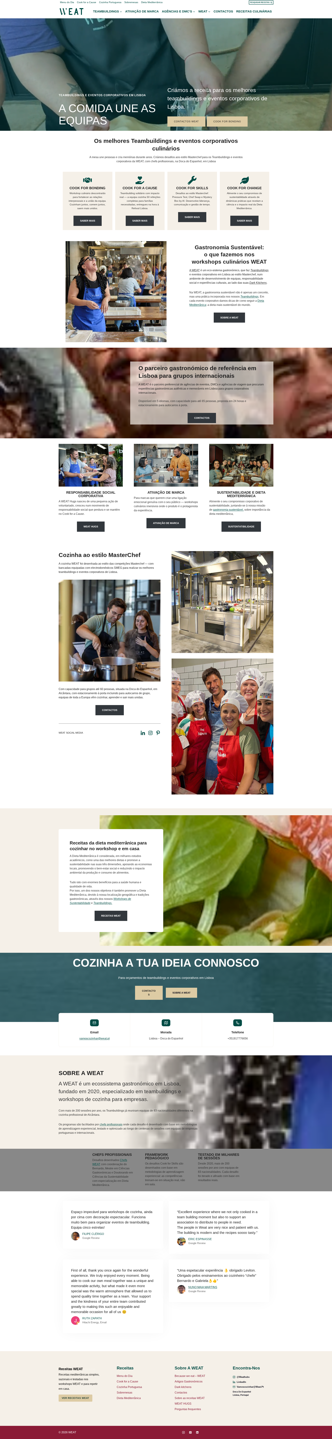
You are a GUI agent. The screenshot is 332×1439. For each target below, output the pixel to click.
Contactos (223, 11)
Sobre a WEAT (229, 317)
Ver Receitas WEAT (75, 1398)
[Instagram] (183, 1432)
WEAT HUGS (183, 1403)
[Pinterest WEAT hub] (158, 732)
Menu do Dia (67, 2)
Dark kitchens (183, 1387)
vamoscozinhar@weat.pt (94, 1038)
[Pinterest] (190, 1432)
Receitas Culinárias (254, 11)
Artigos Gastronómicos (188, 1381)
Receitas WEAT (111, 915)
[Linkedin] (197, 1432)
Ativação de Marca (142, 11)
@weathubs (243, 1377)
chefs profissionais (111, 1124)
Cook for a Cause (86, 2)
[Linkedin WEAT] (142, 732)
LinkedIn (241, 1382)
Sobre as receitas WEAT (190, 1398)
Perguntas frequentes (188, 1409)
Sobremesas (131, 2)
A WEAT (194, 270)
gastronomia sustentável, (228, 509)
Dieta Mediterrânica (152, 2)
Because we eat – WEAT (190, 1375)
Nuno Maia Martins (202, 1287)
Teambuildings (249, 296)
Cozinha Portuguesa (110, 2)
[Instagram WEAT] (150, 732)
